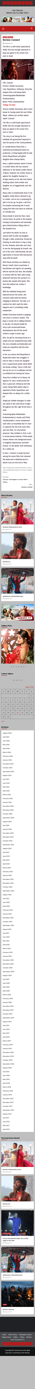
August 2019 (7, 1038)
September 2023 (8, 861)
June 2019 (6, 1046)
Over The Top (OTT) (17, 1356)
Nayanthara (10, 470)
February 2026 (8, 772)
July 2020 (6, 995)
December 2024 (8, 822)
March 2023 (7, 884)
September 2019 (8, 1034)
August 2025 (7, 792)
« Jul (2, 738)
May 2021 (6, 957)
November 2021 (8, 934)
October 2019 (7, 1030)
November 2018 (8, 1072)
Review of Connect (21, 470)
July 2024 (6, 842)
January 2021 (7, 972)
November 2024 (8, 826)
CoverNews (16, 1369)
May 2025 (6, 803)
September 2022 (8, 907)
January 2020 (7, 1019)
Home (4, 37)
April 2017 (6, 1146)
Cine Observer (17, 10)
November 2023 (8, 853)
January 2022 (7, 930)
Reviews (10, 37)
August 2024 (7, 838)
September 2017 (8, 1126)
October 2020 (7, 984)
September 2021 (8, 942)
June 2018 (6, 1092)
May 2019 (6, 1049)
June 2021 (6, 953)
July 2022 (6, 915)
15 (31, 720)
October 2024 (7, 830)
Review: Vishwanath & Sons (12, 527)
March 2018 (7, 1103)
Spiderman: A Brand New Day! (13, 596)
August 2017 (7, 1130)
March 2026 (7, 769)
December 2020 (8, 976)
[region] (17, 649)
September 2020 (8, 988)
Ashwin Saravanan (20, 467)
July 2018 (6, 1088)
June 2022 (6, 919)
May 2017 (6, 1142)
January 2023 (7, 892)
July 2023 (6, 869)
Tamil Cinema (12, 556)
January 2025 (7, 819)
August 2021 (7, 945)
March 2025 (7, 811)
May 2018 (6, 1096)
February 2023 (8, 888)
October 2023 (7, 857)
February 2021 (8, 969)
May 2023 (6, 876)
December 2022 (8, 895)
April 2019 (6, 1053)
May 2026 (6, 761)
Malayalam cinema (25, 1351)
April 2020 (6, 1007)
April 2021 (6, 961)
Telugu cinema (6, 1353)
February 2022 (8, 926)
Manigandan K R (8, 43)
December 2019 (8, 1022)
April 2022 (6, 922)
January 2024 (7, 845)
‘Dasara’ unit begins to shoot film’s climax (15, 479)
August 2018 (7, 1084)
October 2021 (7, 938)
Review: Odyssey (8, 1326)
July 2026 (6, 753)
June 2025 (6, 799)
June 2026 (6, 757)
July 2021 (6, 949)
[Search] (31, 28)
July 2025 (6, 795)
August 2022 (7, 911)
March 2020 (7, 1011)
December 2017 (8, 1115)
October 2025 (7, 784)
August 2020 (7, 992)
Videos (22, 1353)
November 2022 (8, 899)
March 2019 (7, 1057)
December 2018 (8, 1069)
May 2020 (6, 1003)
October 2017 (7, 1122)
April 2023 (6, 880)
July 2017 (6, 1134)
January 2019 (7, 1065)
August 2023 (7, 865)
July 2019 (6, 1042)
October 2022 (7, 903)
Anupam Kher (10, 467)
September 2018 (8, 1080)
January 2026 (7, 776)
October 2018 (7, 1076)
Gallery (15, 1353)
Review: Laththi (26, 485)
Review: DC (6, 562)
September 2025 (8, 788)
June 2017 (6, 1138)
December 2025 (8, 780)
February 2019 (8, 1061)
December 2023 (8, 849)
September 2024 (8, 834)
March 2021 (7, 965)
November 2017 (8, 1119)
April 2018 (6, 1099)
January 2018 (7, 1111)
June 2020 (6, 999)
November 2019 (8, 1026)
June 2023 (6, 872)
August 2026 (7, 749)
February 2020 (8, 1015)
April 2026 (6, 765)
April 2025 (6, 807)
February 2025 (8, 815)
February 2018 (8, 1107)
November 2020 (8, 980)
